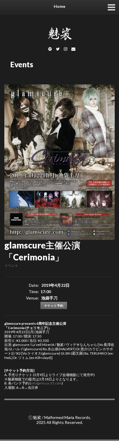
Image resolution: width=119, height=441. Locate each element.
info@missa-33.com (46, 383)
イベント (11, 265)
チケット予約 (53, 305)
